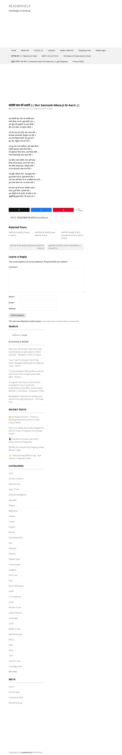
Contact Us (38, 50)
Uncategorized (15, 666)
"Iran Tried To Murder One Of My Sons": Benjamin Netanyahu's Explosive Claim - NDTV (26, 363)
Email (12, 303)
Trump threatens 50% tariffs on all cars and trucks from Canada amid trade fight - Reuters (26, 374)
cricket (12, 521)
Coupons (51, 50)
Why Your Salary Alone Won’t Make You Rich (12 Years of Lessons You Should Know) (26, 431)
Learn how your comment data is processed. (60, 321)
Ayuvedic (12, 500)
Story (11, 650)
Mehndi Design (15, 634)
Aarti (39, 109)
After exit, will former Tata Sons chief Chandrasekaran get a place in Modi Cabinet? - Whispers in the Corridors (25, 352)
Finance (12, 553)
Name (12, 297)
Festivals (12, 548)
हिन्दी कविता (13, 671)
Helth (11, 591)
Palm (11, 645)
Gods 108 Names (16, 586)
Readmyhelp (19, 6)
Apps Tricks (14, 489)
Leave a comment (47, 109)
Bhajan (12, 505)
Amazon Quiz (14, 484)
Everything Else (15, 537)
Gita (10, 580)
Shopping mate (85, 50)
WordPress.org (15, 702)
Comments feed (16, 697)
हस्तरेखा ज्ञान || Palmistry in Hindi (24, 56)
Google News (20, 341)
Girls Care (13, 575)
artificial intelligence (17, 494)
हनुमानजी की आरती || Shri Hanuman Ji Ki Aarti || (64, 247)
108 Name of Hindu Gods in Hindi (77, 56)
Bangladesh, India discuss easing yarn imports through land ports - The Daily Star (26, 399)
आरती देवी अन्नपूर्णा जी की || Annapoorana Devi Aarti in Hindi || (72, 235)
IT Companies (15, 596)
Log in (11, 686)
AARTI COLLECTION (50, 56)
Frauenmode (14, 564)
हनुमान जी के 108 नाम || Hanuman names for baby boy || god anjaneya (39, 61)
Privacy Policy (78, 61)
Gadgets (12, 570)
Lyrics (11, 623)
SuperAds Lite (15, 752)
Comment (13, 267)
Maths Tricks (14, 629)
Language (13, 618)
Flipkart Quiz (14, 559)
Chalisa (12, 516)
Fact (10, 543)
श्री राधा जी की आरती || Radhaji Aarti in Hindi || (27, 247)
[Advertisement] (53, 28)
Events (12, 532)
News (11, 639)
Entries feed (14, 692)
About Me (25, 50)
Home (13, 50)
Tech (11, 655)
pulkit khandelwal (16, 109)
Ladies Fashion (15, 612)
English (12, 527)
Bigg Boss (13, 510)
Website (12, 309)
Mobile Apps (101, 50)
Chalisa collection (67, 50)
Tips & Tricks (14, 661)
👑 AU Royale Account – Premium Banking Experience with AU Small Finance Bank (24, 420)
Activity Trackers (16, 478)
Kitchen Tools (15, 607)
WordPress (37, 752)
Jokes (11, 602)
